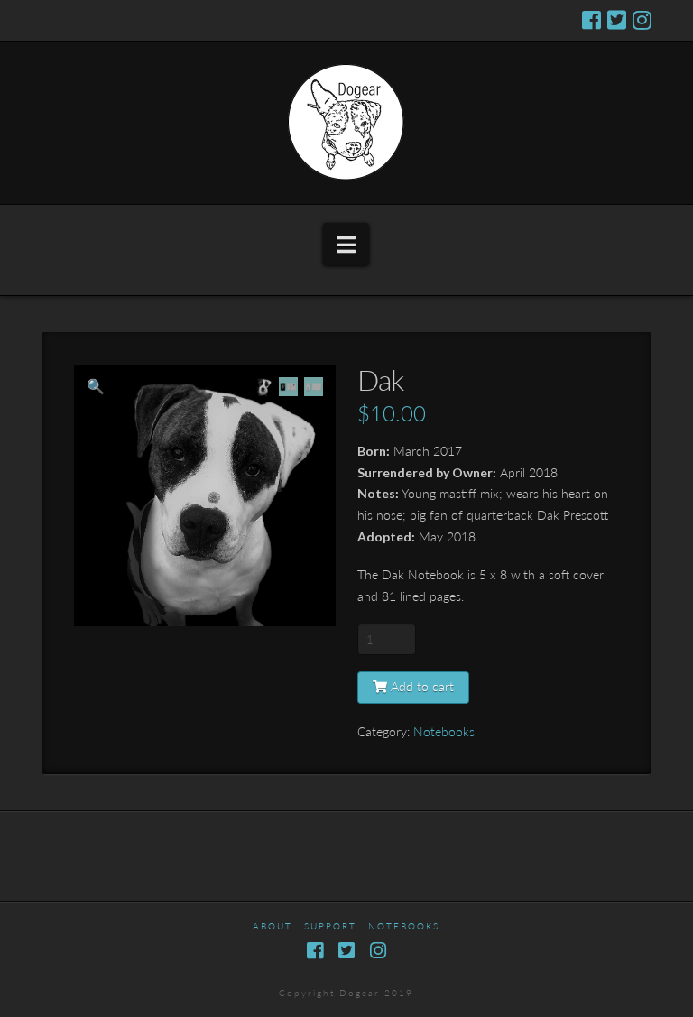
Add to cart (422, 686)
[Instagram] (642, 20)
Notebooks (444, 731)
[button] (346, 244)
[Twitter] (616, 20)
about (272, 926)
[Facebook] (591, 20)
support (330, 926)
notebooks (403, 926)
